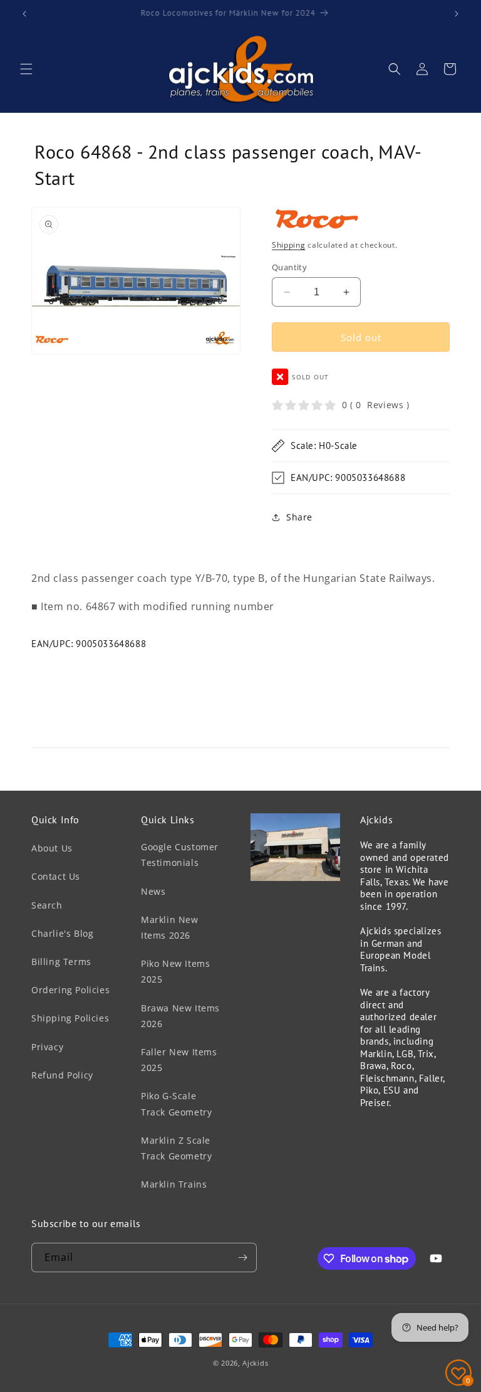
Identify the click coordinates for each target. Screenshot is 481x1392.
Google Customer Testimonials (180, 854)
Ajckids (255, 1363)
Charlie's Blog (62, 933)
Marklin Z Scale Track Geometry (176, 1148)
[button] (26, 69)
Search (47, 905)
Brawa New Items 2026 (180, 1016)
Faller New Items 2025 (179, 1059)
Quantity (289, 267)
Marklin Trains (174, 1184)
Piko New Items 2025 (175, 971)
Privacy (47, 1047)
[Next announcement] (456, 14)
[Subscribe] (242, 1257)
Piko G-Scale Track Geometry (176, 1103)
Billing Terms (61, 962)
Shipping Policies (70, 1018)
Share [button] (299, 517)
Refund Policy (62, 1075)
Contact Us (55, 876)
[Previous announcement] (24, 14)
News (153, 891)
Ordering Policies (70, 990)
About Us (52, 848)
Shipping (289, 245)
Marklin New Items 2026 (170, 927)
